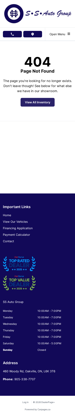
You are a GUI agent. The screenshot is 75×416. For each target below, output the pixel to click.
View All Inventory (37, 102)
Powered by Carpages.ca (37, 409)
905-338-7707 (24, 379)
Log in (25, 402)
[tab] (13, 304)
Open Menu (58, 34)
